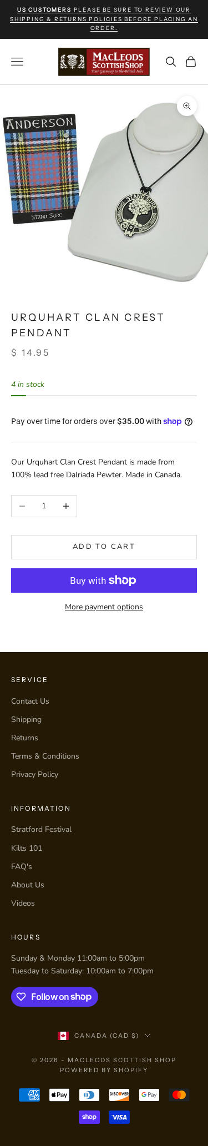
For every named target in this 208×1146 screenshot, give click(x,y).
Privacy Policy (34, 774)
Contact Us (30, 701)
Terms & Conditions (45, 756)
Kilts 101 (26, 848)
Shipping (26, 719)
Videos (23, 903)
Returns (24, 738)
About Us (27, 885)
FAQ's (21, 866)
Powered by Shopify (104, 1070)
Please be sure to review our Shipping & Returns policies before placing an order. (104, 19)
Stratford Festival (41, 829)
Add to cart (104, 547)
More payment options (104, 607)
